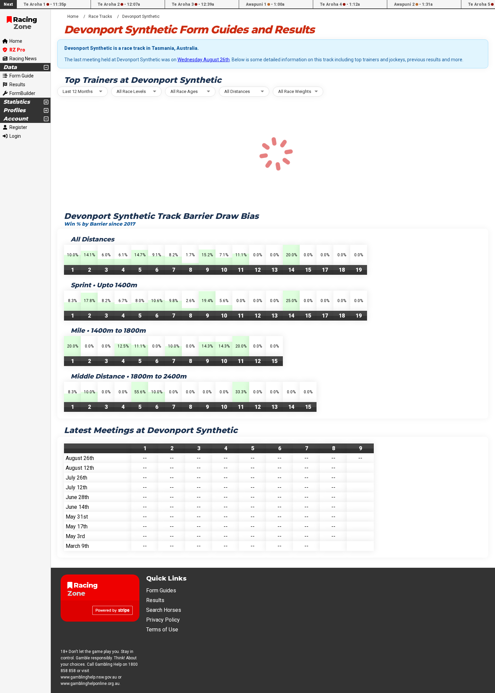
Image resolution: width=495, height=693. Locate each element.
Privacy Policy (163, 620)
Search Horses (163, 610)
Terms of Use (162, 629)
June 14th (77, 507)
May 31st (77, 517)
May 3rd (75, 536)
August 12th (80, 468)
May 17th (77, 526)
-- (145, 458)
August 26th (80, 458)
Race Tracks (100, 16)
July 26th (76, 477)
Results (155, 600)
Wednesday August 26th (203, 59)
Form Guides (161, 590)
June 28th (77, 497)
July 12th (76, 487)
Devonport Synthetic (141, 16)
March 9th (77, 546)
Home (72, 16)
